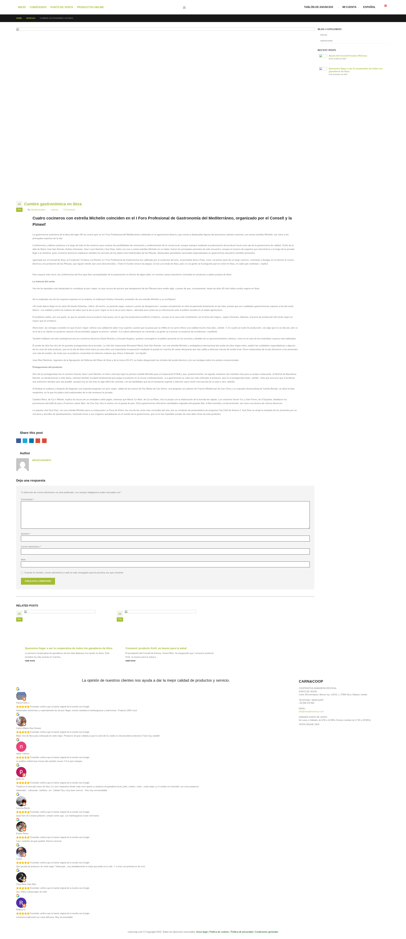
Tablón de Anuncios (318, 7)
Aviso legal (201, 931)
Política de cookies (219, 931)
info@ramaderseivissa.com (311, 712)
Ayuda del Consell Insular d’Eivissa (348, 55)
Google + (38, 440)
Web (23, 559)
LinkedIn (31, 440)
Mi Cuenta (349, 7)
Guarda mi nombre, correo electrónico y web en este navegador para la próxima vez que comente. (74, 572)
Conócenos (38, 7)
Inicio (22, 7)
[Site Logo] (203, 7)
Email (44, 440)
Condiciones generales (266, 931)
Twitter (25, 440)
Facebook (18, 440)
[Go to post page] (61, 628)
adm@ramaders (38, 210)
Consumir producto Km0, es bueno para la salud (156, 648)
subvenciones (326, 40)
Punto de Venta (61, 7)
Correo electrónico (31, 546)
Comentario (27, 499)
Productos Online (90, 7)
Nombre (25, 533)
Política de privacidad (242, 931)
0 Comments (69, 210)
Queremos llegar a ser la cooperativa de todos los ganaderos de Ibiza (68, 648)
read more (30, 661)
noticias (54, 210)
